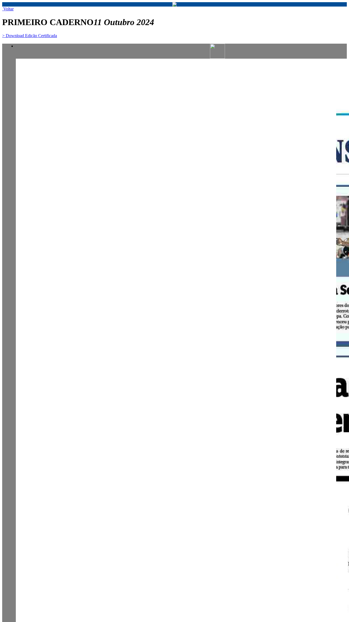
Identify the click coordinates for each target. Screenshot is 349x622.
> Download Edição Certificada (29, 35)
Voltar (8, 9)
